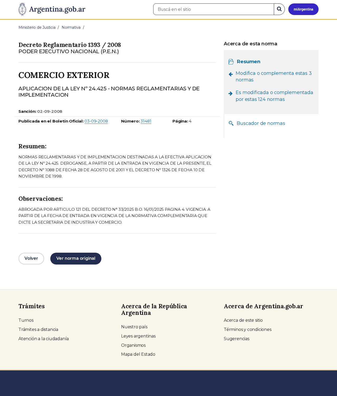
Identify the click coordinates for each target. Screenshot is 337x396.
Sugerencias (236, 338)
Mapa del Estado (138, 354)
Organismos (133, 345)
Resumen (248, 61)
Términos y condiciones (247, 329)
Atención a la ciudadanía (43, 338)
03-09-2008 (96, 121)
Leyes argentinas (138, 336)
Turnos (25, 320)
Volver (31, 258)
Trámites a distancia (38, 329)
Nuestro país (134, 326)
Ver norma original (75, 258)
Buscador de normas (261, 123)
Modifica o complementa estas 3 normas (273, 76)
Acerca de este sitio (243, 320)
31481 (146, 121)
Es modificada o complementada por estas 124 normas (274, 96)
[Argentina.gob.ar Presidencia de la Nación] (51, 9)
